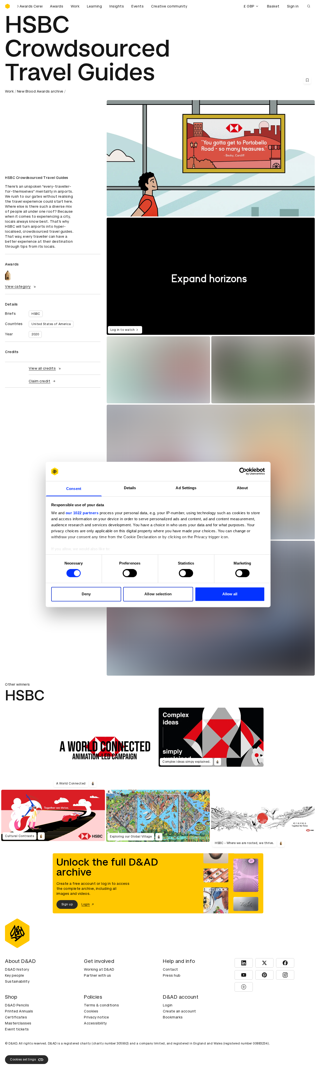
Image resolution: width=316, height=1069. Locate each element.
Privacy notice (96, 1017)
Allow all (230, 594)
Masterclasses (18, 1023)
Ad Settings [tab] (186, 488)
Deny (86, 594)
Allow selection (158, 594)
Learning (94, 6)
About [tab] (242, 488)
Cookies (91, 1011)
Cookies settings (23, 1059)
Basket (273, 6)
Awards (56, 6)
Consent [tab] (73, 488)
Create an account (179, 1011)
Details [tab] (130, 488)
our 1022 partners (82, 513)
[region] (211, 276)
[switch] (130, 573)
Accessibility (95, 1023)
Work (75, 6)
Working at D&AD (99, 969)
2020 (35, 334)
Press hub (172, 975)
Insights (116, 6)
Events (137, 6)
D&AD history (17, 969)
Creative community (169, 6)
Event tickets (17, 1029)
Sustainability (17, 981)
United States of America (51, 324)
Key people (14, 975)
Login (168, 1005)
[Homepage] (7, 6)
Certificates (16, 1017)
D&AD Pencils (17, 1005)
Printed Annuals (19, 1011)
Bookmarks (173, 1017)
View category (18, 287)
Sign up (67, 904)
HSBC (35, 314)
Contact (170, 969)
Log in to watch (122, 330)
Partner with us (97, 975)
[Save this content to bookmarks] (307, 80)
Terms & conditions (101, 1005)
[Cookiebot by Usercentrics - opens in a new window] (243, 471)
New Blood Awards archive (40, 91)
